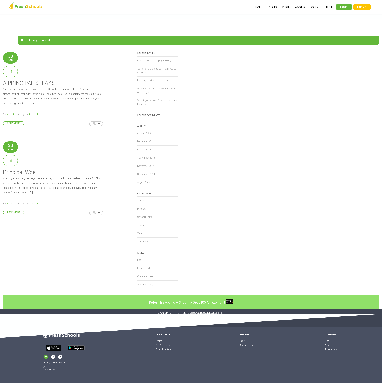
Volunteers (142, 241)
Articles (141, 200)
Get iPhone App (162, 345)
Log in (140, 259)
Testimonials (331, 349)
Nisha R (11, 114)
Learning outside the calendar (152, 80)
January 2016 (144, 133)
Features (271, 7)
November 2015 (145, 149)
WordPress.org (145, 284)
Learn (329, 7)
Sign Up (361, 7)
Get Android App (163, 349)
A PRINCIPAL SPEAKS (29, 83)
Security (62, 362)
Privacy (46, 362)
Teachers (142, 225)
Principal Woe (19, 172)
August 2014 (143, 182)
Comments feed (145, 276)
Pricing (286, 7)
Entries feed (143, 268)
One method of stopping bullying (154, 60)
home (258, 7)
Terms (54, 362)
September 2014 (146, 174)
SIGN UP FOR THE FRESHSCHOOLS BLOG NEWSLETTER (191, 313)
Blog (327, 341)
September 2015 (146, 157)
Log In (344, 7)
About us (329, 345)
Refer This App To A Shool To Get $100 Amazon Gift (187, 302)
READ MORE (13, 123)
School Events (144, 217)
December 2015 (145, 141)
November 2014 (145, 166)
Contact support (247, 345)
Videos (141, 233)
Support (316, 7)
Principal (33, 114)
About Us (300, 7)
